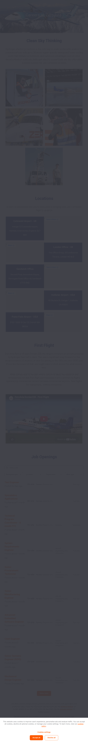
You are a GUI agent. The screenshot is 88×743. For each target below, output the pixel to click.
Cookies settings (44, 732)
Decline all (51, 738)
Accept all (36, 738)
